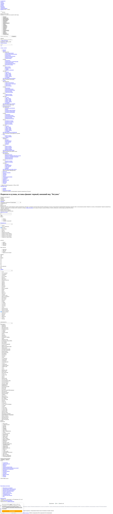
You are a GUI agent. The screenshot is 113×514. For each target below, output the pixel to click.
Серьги (4, 80)
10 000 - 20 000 (8, 74)
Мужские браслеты (9, 157)
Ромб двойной (8, 141)
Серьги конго (8, 84)
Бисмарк (7, 139)
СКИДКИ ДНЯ (3, 186)
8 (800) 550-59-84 (29, 207)
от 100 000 (7, 77)
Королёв (4, 21)
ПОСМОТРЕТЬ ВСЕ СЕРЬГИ (9, 103)
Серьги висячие (8, 85)
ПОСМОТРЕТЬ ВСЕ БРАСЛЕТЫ (9, 169)
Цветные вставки (8, 91)
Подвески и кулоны (7, 105)
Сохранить (14, 36)
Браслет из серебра (9, 161)
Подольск (5, 26)
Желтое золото (8, 67)
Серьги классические (9, 82)
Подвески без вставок (9, 118)
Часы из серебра (8, 136)
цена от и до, (4, 212)
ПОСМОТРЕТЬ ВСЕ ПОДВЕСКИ (10, 132)
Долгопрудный (5, 19)
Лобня (4, 24)
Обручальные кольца (9, 53)
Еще (4, 496)
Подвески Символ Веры (10, 111)
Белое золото (7, 66)
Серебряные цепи (6, 494)
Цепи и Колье (5, 137)
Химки (4, 31)
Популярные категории (5, 485)
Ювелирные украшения (7, 487)
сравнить (2, 201)
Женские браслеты (9, 158)
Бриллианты (7, 60)
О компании (2, 0)
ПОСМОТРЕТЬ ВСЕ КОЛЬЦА (9, 78)
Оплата (1, 2)
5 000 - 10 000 (8, 73)
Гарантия (5, 178)
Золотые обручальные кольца (11, 54)
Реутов (4, 29)
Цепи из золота (8, 146)
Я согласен (12, 511)
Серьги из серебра (8, 95)
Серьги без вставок (9, 92)
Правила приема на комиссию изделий (10, 468)
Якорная (7, 144)
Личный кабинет (3, 8)
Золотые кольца (8, 58)
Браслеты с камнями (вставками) (11, 156)
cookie (11, 504)
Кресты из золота (8, 122)
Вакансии (5, 181)
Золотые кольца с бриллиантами (11, 61)
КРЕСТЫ (5, 171)
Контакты (2, 6)
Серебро (7, 68)
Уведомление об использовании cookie (72, 506)
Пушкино (4, 28)
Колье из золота (8, 148)
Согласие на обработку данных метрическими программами (52, 506)
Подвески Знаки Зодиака (10, 110)
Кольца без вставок (9, 64)
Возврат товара (6, 179)
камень (1, 269)
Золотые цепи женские (7, 495)
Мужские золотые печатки (8, 491)
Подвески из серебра (9, 121)
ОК (1, 215)
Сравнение (2, 7)
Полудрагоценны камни (10, 90)
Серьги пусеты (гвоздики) (10, 83)
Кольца (4, 50)
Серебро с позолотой (9, 69)
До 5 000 (7, 72)
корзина (2, 9)
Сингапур (7, 142)
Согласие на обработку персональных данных (89, 506)
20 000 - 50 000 (8, 75)
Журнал (4, 475)
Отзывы (2, 5)
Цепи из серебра (8, 147)
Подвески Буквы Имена (10, 112)
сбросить (7, 459)
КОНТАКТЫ (3, 498)
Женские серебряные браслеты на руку (13, 155)
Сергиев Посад (6, 30)
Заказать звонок (3, 42)
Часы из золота (8, 135)
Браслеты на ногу (8, 154)
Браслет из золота (8, 160)
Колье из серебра (8, 149)
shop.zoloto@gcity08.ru (7, 500)
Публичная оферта (103, 506)
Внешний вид (3, 222)
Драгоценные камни (9, 62)
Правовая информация (35, 506)
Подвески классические (10, 108)
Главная (4, 188)
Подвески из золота (9, 120)
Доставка (2, 3)
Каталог (4, 49)
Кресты (6, 109)
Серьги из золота (8, 94)
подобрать (3, 459)
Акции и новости (6, 463)
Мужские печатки (8, 57)
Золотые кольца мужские (10, 56)
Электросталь (5, 34)
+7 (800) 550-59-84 (4, 40)
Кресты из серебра (9, 123)
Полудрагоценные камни (10, 63)
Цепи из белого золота (7, 493)
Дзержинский (5, 18)
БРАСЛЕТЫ (5, 152)
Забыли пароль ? (26, 512)
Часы (4, 134)
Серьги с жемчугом (7, 492)
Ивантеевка (5, 20)
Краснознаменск (6, 23)
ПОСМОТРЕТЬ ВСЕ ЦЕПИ (8, 150)
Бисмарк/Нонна (8, 140)
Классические (8, 55)
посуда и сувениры (6, 172)
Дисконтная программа (7, 176)
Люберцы (5, 25)
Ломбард (2, 4)
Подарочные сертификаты (8, 469)
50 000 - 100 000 (8, 76)
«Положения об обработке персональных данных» (10, 506)
